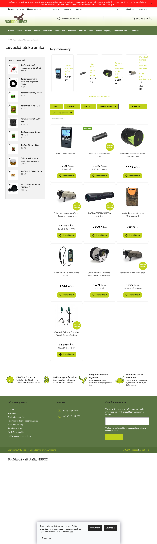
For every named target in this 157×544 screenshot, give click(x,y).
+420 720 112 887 (17, 9)
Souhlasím (110, 527)
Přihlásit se (114, 437)
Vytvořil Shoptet (130, 450)
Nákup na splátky (15, 424)
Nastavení (46, 538)
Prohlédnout (68, 175)
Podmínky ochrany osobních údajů (23, 421)
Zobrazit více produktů (99, 96)
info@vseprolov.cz (36, 9)
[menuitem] (11, 30)
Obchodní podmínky (17, 417)
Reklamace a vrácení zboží (19, 436)
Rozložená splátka (16, 432)
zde (71, 531)
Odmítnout (95, 527)
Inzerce (56, 9)
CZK (116, 9)
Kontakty (67, 9)
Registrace (143, 9)
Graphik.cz (144, 450)
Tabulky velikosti (15, 428)
